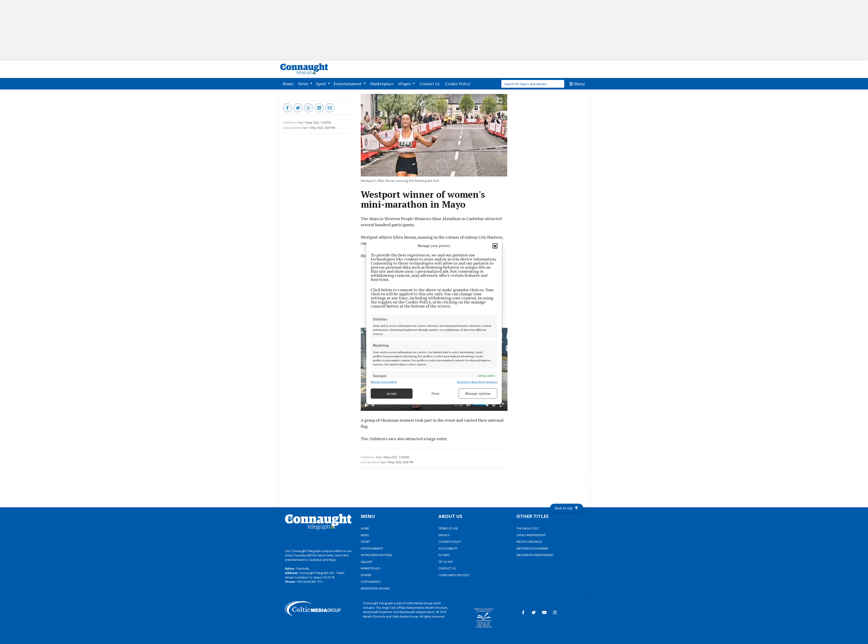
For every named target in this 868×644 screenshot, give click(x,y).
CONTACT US (447, 568)
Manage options (478, 393)
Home (289, 83)
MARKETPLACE (370, 568)
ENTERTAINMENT (372, 548)
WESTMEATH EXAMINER (532, 548)
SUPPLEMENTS (371, 582)
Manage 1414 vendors (384, 381)
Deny (436, 393)
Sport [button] (321, 83)
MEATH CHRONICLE (529, 542)
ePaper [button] (405, 83)
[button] (495, 246)
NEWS (365, 535)
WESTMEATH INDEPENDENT (535, 555)
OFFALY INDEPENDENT (531, 535)
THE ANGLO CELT (528, 528)
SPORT (365, 542)
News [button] (303, 83)
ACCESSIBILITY (448, 548)
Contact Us (430, 83)
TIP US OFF (446, 562)
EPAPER (366, 575)
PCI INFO (444, 555)
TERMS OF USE (448, 528)
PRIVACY (444, 535)
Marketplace (382, 83)
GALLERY (367, 562)
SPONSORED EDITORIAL (377, 555)
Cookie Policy (458, 83)
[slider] (411, 405)
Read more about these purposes (477, 381)
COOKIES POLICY (450, 542)
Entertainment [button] (348, 83)
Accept (391, 393)
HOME (365, 528)
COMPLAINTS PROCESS (454, 575)
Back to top (564, 508)
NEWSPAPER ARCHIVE (375, 588)
